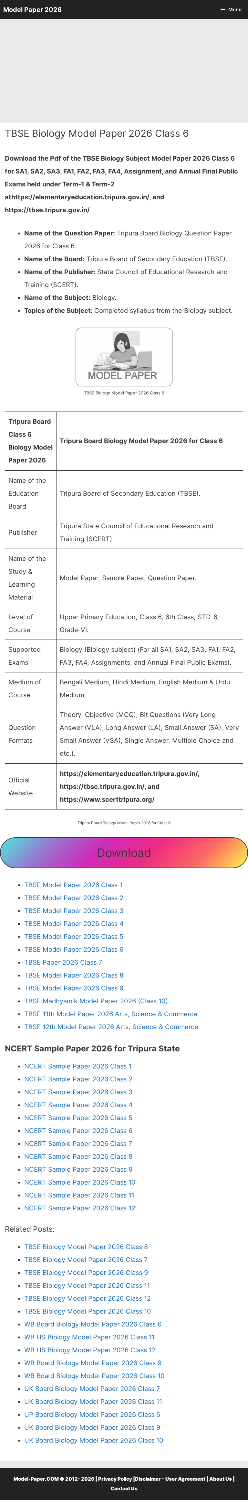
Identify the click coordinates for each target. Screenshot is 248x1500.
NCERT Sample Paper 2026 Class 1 (77, 1066)
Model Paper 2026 (32, 10)
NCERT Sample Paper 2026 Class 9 (78, 1169)
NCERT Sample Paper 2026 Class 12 (79, 1208)
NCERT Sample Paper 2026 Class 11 (79, 1195)
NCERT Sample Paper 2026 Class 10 (80, 1182)
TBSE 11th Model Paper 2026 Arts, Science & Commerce (110, 1014)
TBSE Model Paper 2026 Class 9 (73, 988)
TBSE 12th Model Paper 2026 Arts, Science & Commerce (111, 1027)
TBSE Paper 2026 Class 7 (63, 962)
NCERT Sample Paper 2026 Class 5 (78, 1118)
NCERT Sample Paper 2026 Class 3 (78, 1092)
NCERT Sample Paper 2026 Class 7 (78, 1143)
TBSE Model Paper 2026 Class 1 (73, 885)
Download (124, 853)
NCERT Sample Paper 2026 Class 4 (78, 1105)
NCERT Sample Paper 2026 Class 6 (78, 1131)
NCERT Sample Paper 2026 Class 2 (78, 1079)
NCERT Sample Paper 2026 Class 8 (78, 1156)
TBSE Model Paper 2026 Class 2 (73, 898)
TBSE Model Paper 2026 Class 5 (73, 936)
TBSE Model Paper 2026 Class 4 (74, 924)
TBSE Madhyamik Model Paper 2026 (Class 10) (96, 1001)
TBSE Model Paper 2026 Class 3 (74, 911)
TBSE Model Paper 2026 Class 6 (73, 949)
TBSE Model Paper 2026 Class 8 (73, 975)
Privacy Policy (115, 1479)
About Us (220, 1479)
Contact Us (124, 1488)
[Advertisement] (124, 71)
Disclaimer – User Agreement (170, 1479)
